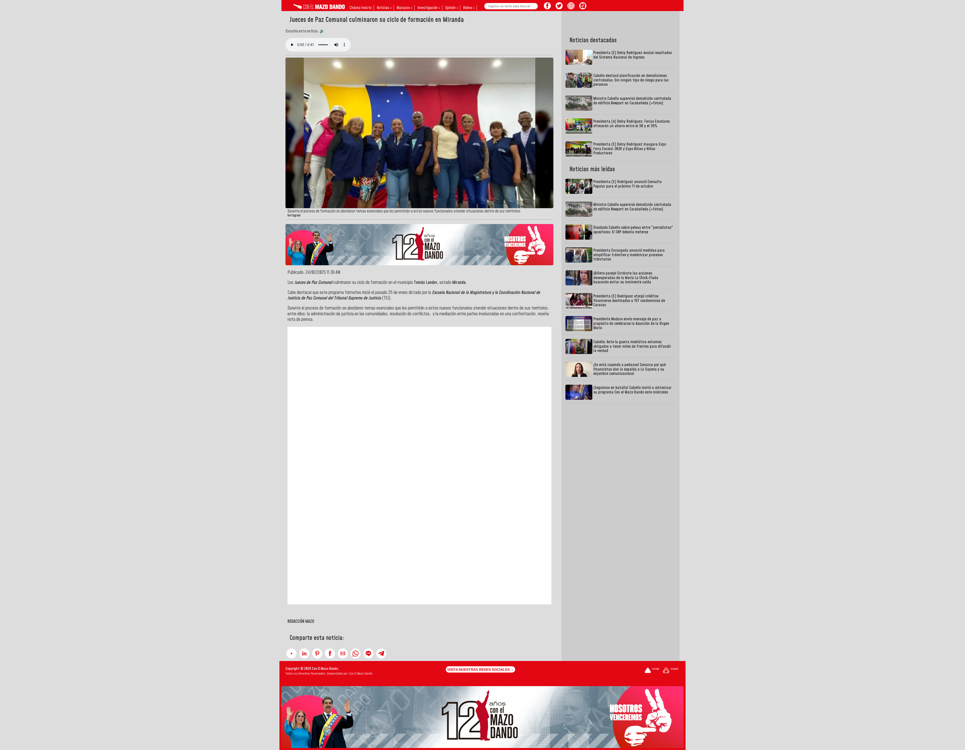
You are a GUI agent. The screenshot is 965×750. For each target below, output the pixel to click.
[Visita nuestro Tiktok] (582, 8)
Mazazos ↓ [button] (404, 8)
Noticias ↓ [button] (384, 8)
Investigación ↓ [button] (428, 8)
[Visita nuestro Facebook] (547, 8)
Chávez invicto (361, 8)
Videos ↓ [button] (469, 8)
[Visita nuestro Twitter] (559, 8)
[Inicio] (319, 8)
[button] (291, 653)
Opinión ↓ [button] (451, 8)
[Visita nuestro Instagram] (570, 8)
